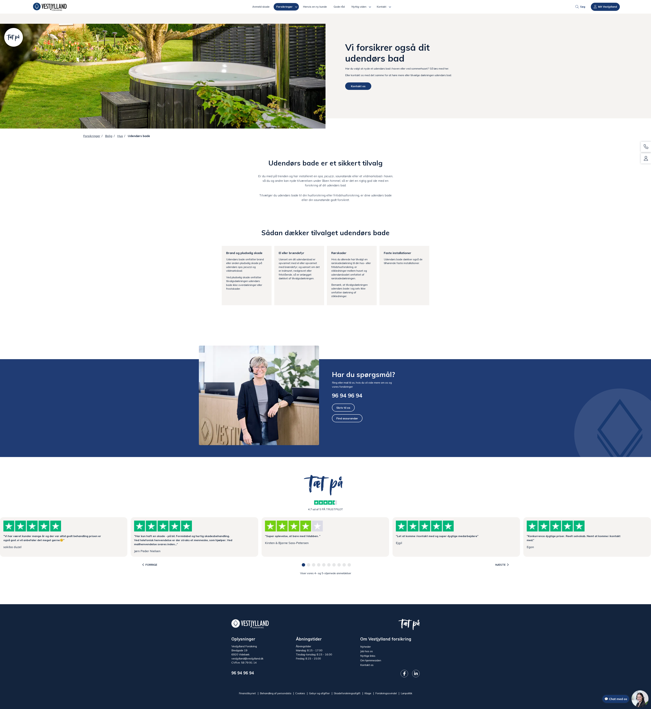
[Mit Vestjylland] (646, 158)
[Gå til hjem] (250, 623)
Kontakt (381, 6)
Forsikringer (284, 6)
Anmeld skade (261, 6)
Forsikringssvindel (386, 693)
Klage (367, 693)
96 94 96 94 (347, 395)
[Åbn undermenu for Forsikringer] (297, 6)
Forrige (151, 564)
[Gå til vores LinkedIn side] (416, 673)
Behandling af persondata (275, 693)
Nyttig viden (358, 6)
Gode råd (339, 6)
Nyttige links (367, 655)
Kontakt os (358, 86)
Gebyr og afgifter (319, 693)
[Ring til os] (646, 147)
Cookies (300, 693)
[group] (325, 66)
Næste (500, 564)
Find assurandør (347, 418)
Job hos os (366, 651)
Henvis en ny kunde (315, 6)
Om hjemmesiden (370, 660)
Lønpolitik (406, 693)
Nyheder (365, 646)
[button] (303, 565)
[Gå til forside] (50, 7)
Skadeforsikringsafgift (347, 693)
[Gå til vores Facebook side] (404, 673)
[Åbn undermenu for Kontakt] (391, 6)
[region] (325, 537)
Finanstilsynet (247, 693)
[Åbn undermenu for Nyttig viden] (371, 6)
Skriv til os (343, 407)
